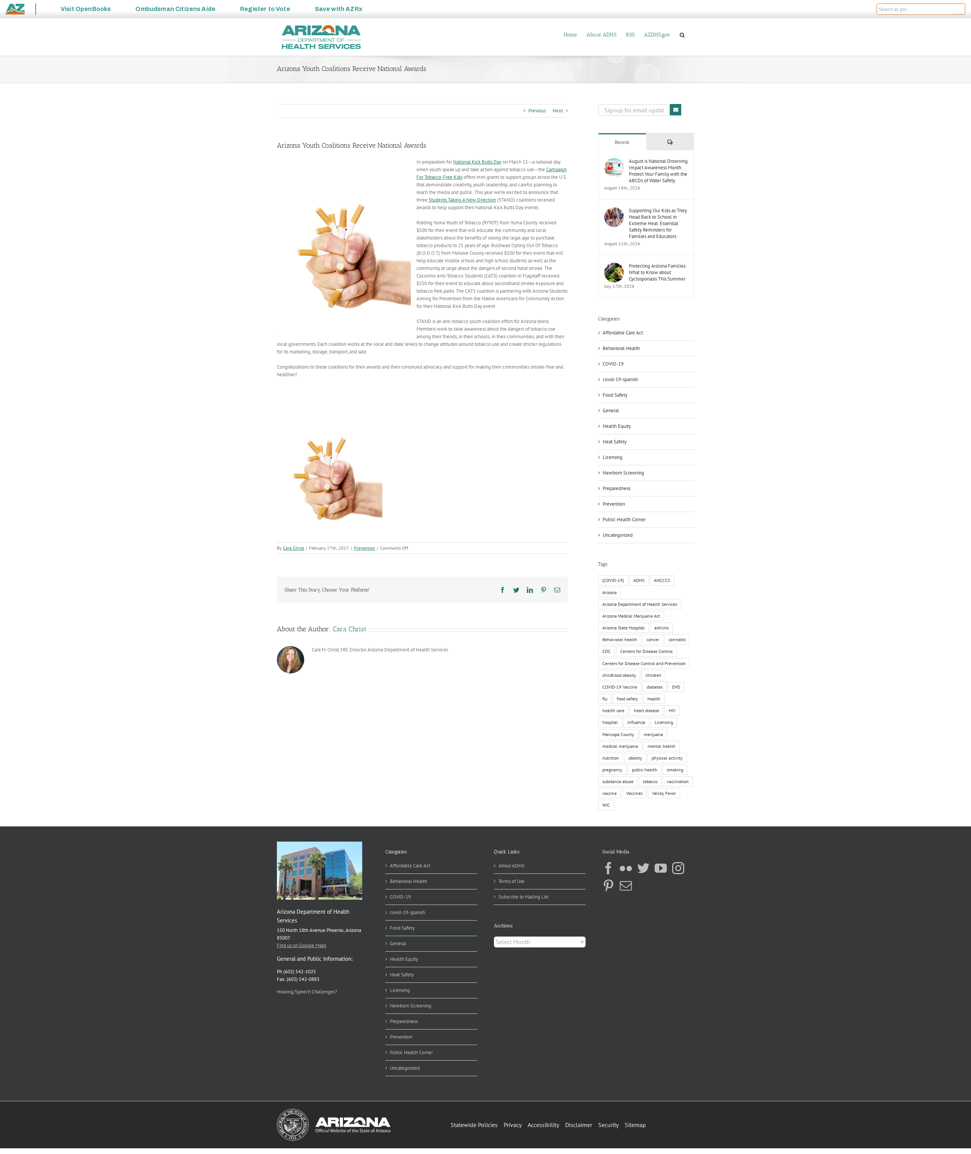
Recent (622, 142)
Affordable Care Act (623, 332)
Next (558, 110)
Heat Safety (615, 441)
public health (644, 769)
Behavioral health (619, 639)
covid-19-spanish (620, 379)
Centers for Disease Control (646, 651)
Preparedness (616, 488)
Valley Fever (664, 793)
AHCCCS (662, 580)
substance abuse (617, 781)
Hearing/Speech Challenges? (307, 991)
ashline (661, 628)
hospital (610, 722)
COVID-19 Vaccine (619, 687)
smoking (675, 769)
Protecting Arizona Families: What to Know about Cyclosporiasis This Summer (658, 272)
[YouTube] (661, 868)
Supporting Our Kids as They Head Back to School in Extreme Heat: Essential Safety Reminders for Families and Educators (658, 223)
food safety (627, 699)
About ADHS (511, 865)
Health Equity (617, 426)
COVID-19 (613, 364)
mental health (661, 746)
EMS (676, 687)
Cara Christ (293, 548)
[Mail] (626, 886)
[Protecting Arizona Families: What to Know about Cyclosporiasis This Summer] (614, 266)
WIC (606, 805)
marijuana (653, 734)
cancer (653, 639)
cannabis (677, 639)
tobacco (650, 781)
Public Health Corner (624, 519)
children (653, 675)
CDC (606, 651)
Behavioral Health (621, 348)
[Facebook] (608, 868)
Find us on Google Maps (301, 945)
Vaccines (634, 793)
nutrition (610, 758)
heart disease (646, 710)
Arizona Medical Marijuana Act (631, 616)
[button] (958, 9)
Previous (537, 110)
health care (613, 710)
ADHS (638, 580)
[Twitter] (643, 868)
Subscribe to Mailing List (523, 897)
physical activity (667, 758)
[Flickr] (626, 868)
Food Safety (615, 395)
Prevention (364, 548)
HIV (672, 710)
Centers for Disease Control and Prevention (644, 663)
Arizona (609, 592)
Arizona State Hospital (623, 628)
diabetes (655, 687)
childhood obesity (619, 675)
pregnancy (612, 769)
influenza (636, 722)
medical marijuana (620, 746)
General (611, 410)
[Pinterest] (608, 886)
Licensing (612, 457)
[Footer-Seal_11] (334, 1111)
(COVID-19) (613, 580)
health (653, 699)
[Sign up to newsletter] (675, 109)
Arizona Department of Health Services (639, 604)
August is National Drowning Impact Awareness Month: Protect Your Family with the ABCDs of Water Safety (658, 171)
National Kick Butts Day (477, 162)
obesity (635, 758)
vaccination (678, 781)
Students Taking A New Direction (462, 200)
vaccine (609, 793)
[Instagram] (678, 868)
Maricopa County (618, 734)
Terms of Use (511, 881)
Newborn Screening (623, 473)
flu (604, 699)
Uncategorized (618, 535)
